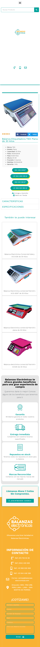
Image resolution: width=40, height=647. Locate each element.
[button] (20, 2)
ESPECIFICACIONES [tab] (13, 206)
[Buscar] (36, 10)
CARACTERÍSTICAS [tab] (12, 201)
